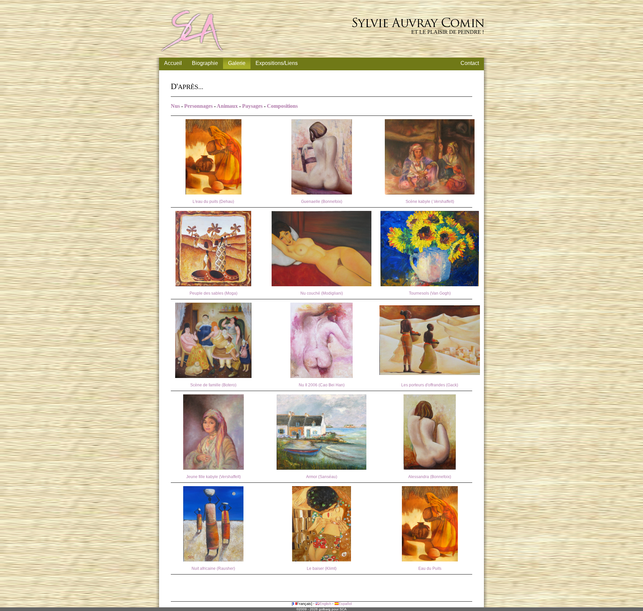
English (325, 604)
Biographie (205, 63)
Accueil (173, 63)
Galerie (236, 63)
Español (345, 604)
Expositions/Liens (277, 63)
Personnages (198, 106)
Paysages (252, 106)
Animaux (227, 106)
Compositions (282, 106)
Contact (469, 63)
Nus (175, 106)
